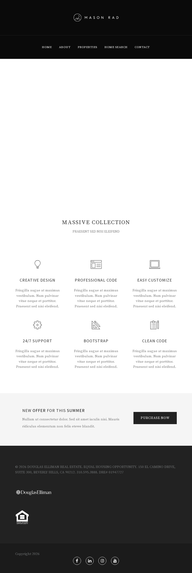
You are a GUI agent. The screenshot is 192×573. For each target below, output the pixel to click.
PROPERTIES (87, 47)
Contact (142, 47)
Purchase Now (155, 418)
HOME (47, 47)
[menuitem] (47, 47)
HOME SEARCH (116, 47)
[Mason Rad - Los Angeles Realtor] (96, 17)
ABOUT (65, 47)
